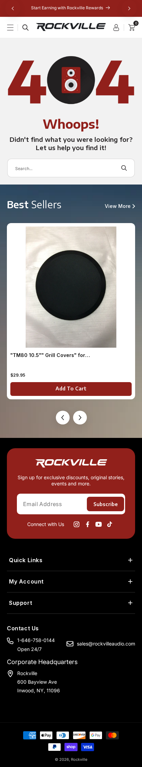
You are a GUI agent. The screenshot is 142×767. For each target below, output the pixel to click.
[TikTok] (109, 524)
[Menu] (14, 27)
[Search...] (25, 27)
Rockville (79, 759)
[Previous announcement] (12, 8)
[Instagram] (76, 524)
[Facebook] (87, 524)
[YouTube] (98, 524)
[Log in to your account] (118, 27)
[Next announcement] (129, 8)
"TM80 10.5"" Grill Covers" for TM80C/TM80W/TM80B (47, 355)
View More (118, 206)
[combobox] (71, 168)
